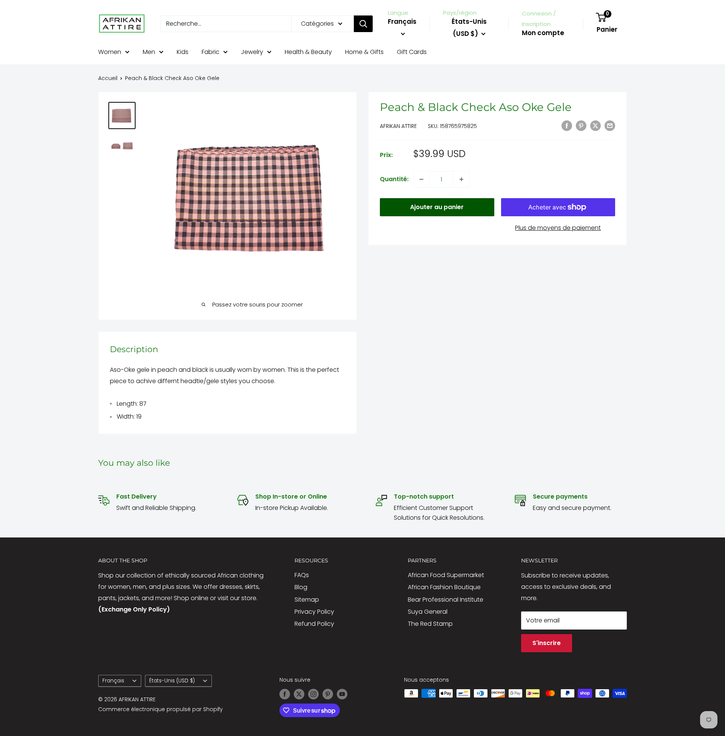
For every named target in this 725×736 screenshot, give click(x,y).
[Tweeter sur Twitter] (595, 125)
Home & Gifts (364, 52)
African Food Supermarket (446, 575)
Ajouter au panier (437, 207)
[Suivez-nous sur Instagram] (313, 694)
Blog (301, 587)
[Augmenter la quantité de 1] (461, 179)
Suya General (427, 611)
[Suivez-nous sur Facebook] (284, 694)
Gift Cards (412, 52)
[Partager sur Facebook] (566, 125)
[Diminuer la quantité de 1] (421, 179)
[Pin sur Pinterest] (581, 125)
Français (113, 680)
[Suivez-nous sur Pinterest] (327, 694)
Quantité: (394, 179)
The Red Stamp (430, 623)
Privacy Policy (314, 611)
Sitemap (307, 599)
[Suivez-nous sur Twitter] (299, 694)
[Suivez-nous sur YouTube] (342, 694)
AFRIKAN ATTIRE (398, 126)
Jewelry (252, 52)
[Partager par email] (610, 125)
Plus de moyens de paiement (558, 227)
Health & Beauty (308, 52)
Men (149, 52)
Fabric (210, 52)
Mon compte (543, 32)
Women (109, 52)
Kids (182, 52)
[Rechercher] (363, 23)
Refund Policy (314, 623)
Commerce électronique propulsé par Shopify (160, 709)
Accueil (107, 78)
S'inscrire (546, 643)
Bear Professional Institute (445, 599)
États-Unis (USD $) (172, 680)
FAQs (302, 575)
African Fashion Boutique (444, 587)
